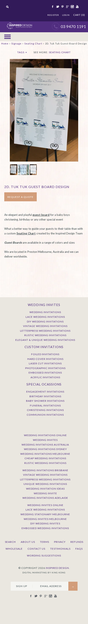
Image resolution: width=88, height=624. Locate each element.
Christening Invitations (45, 410)
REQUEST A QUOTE (20, 197)
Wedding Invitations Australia (45, 444)
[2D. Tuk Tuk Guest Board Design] (44, 61)
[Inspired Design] (19, 23)
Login (66, 15)
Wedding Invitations (45, 312)
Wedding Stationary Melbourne (45, 514)
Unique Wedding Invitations (45, 484)
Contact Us (36, 548)
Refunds (76, 541)
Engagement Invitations (45, 391)
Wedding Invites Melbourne (45, 519)
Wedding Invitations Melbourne (45, 453)
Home (5, 43)
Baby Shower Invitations (45, 400)
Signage (16, 43)
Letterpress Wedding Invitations (45, 330)
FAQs (79, 548)
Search (10, 541)
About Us (28, 541)
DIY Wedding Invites (45, 523)
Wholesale (14, 548)
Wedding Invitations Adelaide (45, 497)
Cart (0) (79, 14)
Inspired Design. (58, 568)
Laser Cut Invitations (45, 363)
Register (53, 15)
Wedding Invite (45, 493)
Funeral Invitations (45, 405)
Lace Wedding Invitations (45, 316)
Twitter (57, 6)
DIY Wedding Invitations (45, 321)
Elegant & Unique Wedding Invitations (45, 339)
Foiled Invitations (45, 354)
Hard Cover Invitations (45, 359)
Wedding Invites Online (45, 505)
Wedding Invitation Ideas (45, 488)
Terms (44, 541)
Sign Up (21, 586)
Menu (7, 36)
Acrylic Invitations (45, 377)
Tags (22, 52)
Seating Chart (33, 43)
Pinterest (62, 6)
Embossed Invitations (45, 372)
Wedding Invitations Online (45, 435)
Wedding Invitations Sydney (45, 449)
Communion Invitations (45, 414)
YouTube (77, 6)
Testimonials (60, 548)
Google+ (67, 6)
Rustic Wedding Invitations (45, 335)
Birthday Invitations (45, 396)
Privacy (60, 541)
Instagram (72, 6)
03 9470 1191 (73, 26)
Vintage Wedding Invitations (45, 326)
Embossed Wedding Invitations (45, 528)
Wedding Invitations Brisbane (45, 470)
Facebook (52, 6)
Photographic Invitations (45, 368)
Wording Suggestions (44, 555)
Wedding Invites (45, 440)
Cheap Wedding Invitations (45, 458)
